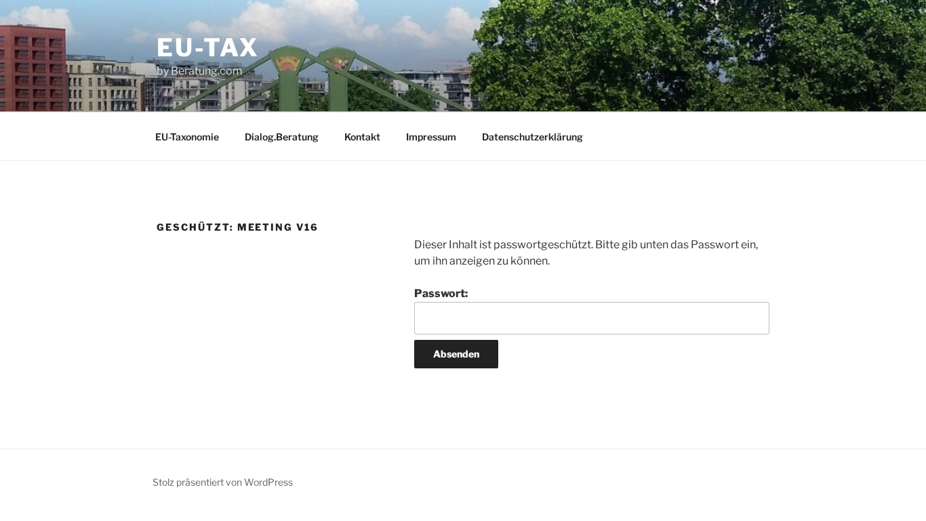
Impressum (431, 136)
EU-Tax (208, 47)
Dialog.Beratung (282, 136)
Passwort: (441, 293)
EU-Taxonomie (187, 136)
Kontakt (362, 136)
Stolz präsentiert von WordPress (223, 482)
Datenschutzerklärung (532, 136)
